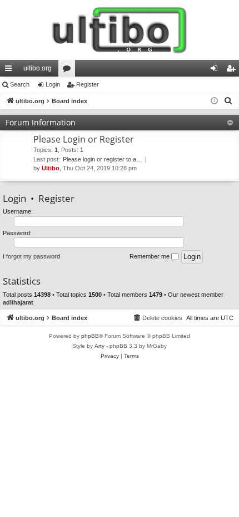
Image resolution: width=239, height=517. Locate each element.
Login (53, 84)
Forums (69, 70)
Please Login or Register (83, 139)
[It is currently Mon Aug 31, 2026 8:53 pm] (214, 101)
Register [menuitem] (233, 70)
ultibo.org (37, 68)
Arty (99, 346)
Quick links (10, 70)
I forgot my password (31, 256)
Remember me (150, 256)
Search (19, 84)
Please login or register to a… (102, 159)
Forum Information (41, 122)
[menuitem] (228, 101)
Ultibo (50, 168)
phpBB (90, 336)
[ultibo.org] (119, 30)
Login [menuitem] (216, 70)
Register (87, 84)
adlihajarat (18, 302)
